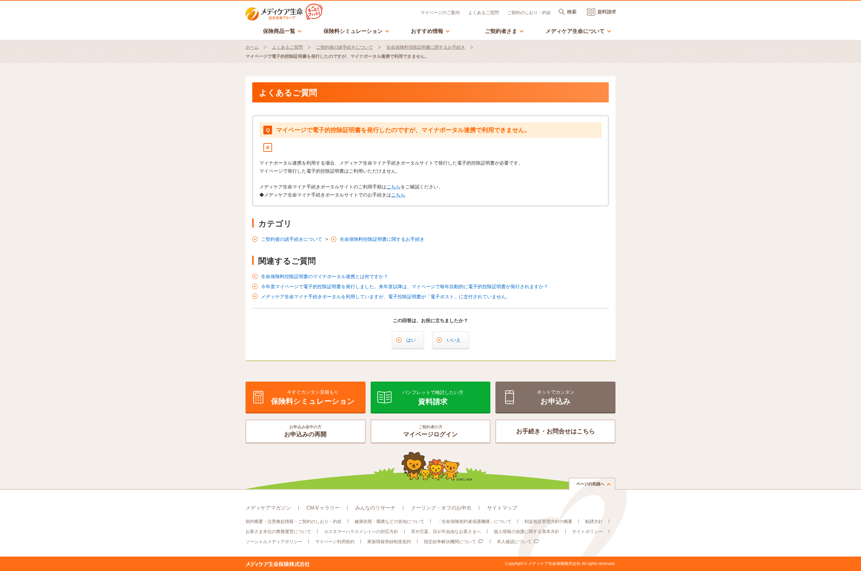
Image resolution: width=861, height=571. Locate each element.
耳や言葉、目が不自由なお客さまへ (446, 531)
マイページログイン (430, 431)
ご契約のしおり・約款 (529, 12)
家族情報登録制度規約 (389, 541)
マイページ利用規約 (334, 541)
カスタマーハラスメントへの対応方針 (361, 531)
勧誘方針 (594, 521)
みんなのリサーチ (375, 508)
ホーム (252, 47)
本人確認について (514, 541)
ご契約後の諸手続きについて (344, 47)
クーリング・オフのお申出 (441, 508)
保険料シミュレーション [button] (356, 31)
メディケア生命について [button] (578, 31)
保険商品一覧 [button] (282, 31)
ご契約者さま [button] (504, 31)
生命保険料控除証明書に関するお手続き (425, 47)
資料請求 (606, 11)
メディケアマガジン (268, 508)
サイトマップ (502, 508)
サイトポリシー (587, 531)
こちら (393, 186)
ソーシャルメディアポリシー (274, 541)
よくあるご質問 (483, 12)
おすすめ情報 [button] (430, 31)
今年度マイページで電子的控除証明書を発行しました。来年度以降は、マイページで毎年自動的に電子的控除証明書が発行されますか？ (404, 286)
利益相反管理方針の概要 (548, 521)
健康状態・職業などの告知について (389, 521)
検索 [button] (571, 11)
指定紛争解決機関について (450, 541)
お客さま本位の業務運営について (278, 531)
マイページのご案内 (440, 12)
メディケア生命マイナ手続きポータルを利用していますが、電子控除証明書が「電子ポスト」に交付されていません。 (386, 296)
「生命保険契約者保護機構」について (474, 521)
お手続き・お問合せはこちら (555, 431)
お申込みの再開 (305, 431)
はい (411, 340)
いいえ (454, 340)
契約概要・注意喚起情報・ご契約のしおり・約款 (294, 521)
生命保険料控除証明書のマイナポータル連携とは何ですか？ (324, 276)
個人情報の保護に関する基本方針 (526, 531)
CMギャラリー (323, 508)
